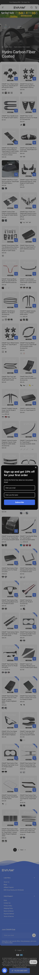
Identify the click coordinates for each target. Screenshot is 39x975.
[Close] (36, 467)
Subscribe (19, 502)
